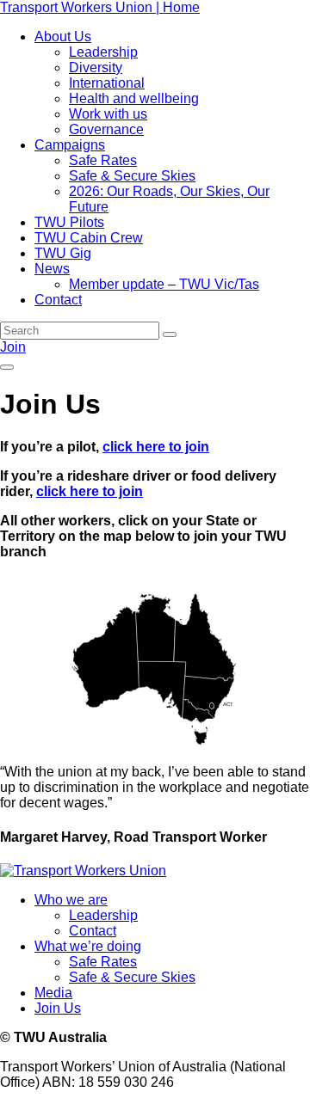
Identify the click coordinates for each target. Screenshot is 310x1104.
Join (13, 347)
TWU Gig (62, 253)
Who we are (71, 899)
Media (53, 992)
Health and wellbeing (134, 98)
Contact (58, 299)
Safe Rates (103, 160)
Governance (106, 129)
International (107, 83)
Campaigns (69, 145)
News (52, 268)
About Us (62, 36)
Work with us (108, 114)
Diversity (95, 67)
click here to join (155, 446)
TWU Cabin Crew (88, 237)
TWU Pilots (69, 222)
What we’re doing (87, 946)
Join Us (57, 1008)
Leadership (103, 52)
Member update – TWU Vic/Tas (164, 284)
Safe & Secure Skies (132, 176)
